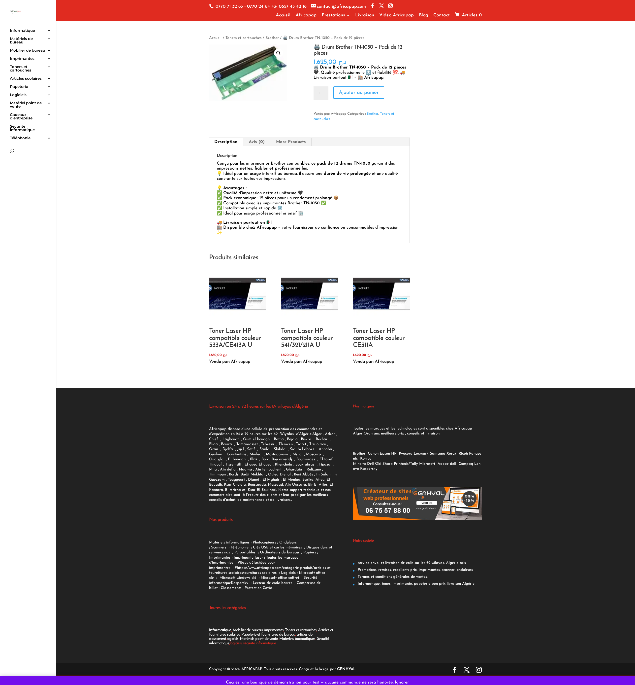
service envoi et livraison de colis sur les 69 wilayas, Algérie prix (411, 563)
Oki (378, 464)
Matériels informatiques (229, 542)
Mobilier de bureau (27, 51)
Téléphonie (20, 138)
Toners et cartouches (20, 68)
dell (453, 464)
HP (393, 454)
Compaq (466, 464)
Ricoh (463, 454)
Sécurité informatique (22, 128)
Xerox (451, 454)
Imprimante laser (247, 558)
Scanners (219, 547)
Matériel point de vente (26, 105)
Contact (441, 15)
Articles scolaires (26, 79)
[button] (278, 53)
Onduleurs (288, 542)
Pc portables (245, 552)
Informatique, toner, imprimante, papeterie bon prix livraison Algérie (415, 584)
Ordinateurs (271, 552)
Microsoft (427, 464)
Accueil (283, 15)
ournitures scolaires (260, 573)
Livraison (364, 15)
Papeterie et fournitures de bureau (268, 635)
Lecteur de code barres (273, 583)
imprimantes (274, 630)
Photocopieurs (264, 542)
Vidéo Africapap (396, 15)
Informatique (22, 31)
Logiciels (18, 95)
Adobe (443, 464)
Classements (232, 588)
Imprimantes (22, 59)
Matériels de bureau (21, 40)
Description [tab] (225, 142)
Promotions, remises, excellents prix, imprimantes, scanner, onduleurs (414, 570)
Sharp (387, 464)
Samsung (437, 454)
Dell (370, 464)
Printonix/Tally (406, 464)
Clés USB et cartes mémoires (278, 547)
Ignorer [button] (402, 682)
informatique (220, 630)
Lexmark (421, 454)
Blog (423, 15)
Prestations (333, 15)
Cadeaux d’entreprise (21, 116)
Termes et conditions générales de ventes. (392, 577)
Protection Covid (258, 588)
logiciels (232, 639)
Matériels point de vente (259, 639)
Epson (385, 454)
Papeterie (19, 87)
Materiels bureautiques (297, 639)
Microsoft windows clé (238, 578)
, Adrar (329, 434)
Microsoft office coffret (281, 578)
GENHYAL (346, 669)
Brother (272, 38)
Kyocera (406, 454)
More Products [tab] (291, 142)
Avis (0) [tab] (257, 142)
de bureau (291, 552)
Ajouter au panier (359, 92)
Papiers (309, 552)
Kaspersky (241, 583)
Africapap (306, 15)
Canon (373, 454)
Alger (317, 434)
